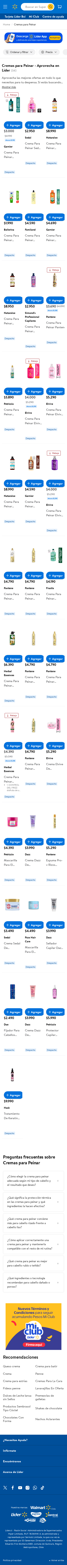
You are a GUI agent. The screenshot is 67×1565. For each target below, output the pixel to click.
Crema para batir (46, 1366)
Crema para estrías (15, 1381)
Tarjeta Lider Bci (15, 16)
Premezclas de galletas (44, 1397)
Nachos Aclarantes (47, 1419)
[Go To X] (5, 1487)
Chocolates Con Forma (13, 1419)
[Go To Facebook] (12, 1487)
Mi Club (34, 16)
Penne (39, 1374)
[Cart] (60, 6)
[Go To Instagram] (27, 1487)
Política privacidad (12, 1560)
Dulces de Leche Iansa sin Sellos (17, 1397)
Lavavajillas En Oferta (49, 1388)
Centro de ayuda (53, 16)
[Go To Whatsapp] (35, 1487)
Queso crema (11, 1366)
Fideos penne (11, 1388)
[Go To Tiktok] (42, 1487)
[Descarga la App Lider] (33, 37)
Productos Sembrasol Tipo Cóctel (17, 1408)
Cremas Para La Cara (48, 1381)
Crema (7, 1374)
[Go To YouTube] (20, 1487)
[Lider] (33, 1326)
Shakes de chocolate (48, 1408)
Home (6, 24)
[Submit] (51, 7)
